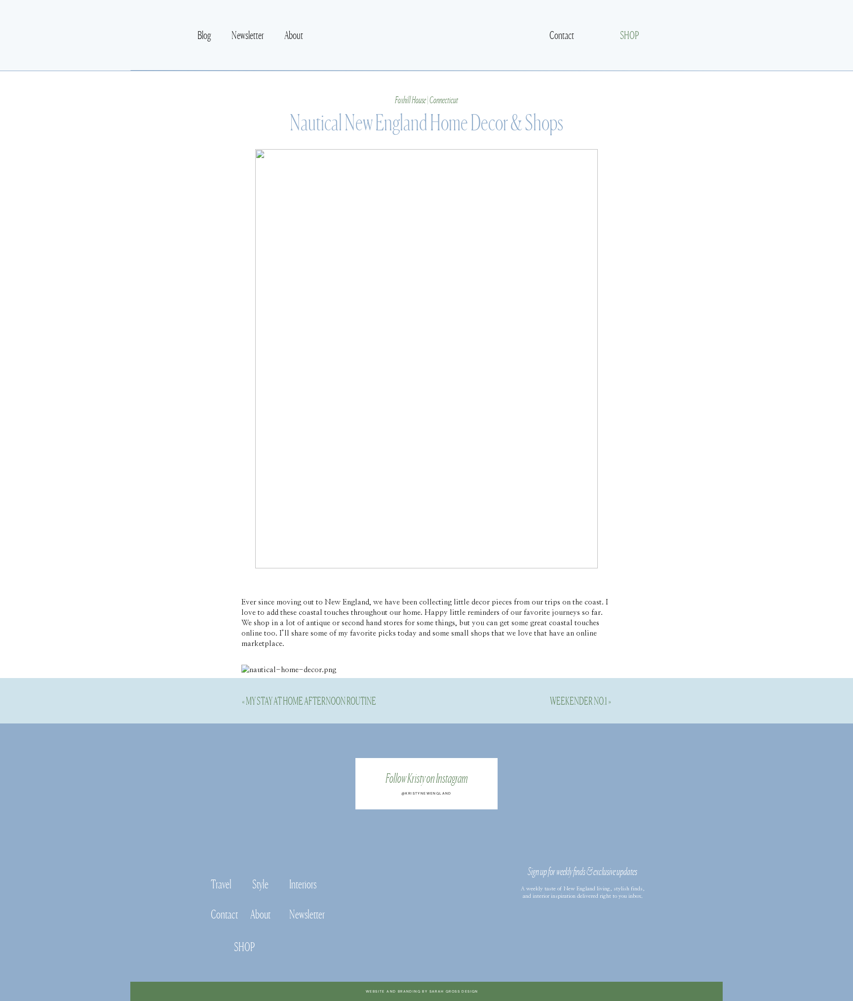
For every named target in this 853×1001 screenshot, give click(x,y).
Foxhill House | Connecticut (426, 99)
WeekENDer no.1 (578, 700)
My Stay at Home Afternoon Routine (311, 700)
